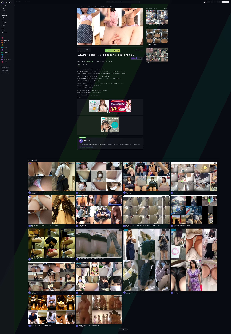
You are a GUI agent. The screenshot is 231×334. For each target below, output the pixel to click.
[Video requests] (212, 2)
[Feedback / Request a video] (215, 2)
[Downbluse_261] (99, 278)
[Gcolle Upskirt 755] (99, 211)
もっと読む (123, 329)
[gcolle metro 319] (146, 178)
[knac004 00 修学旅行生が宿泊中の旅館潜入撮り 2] (99, 311)
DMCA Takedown (5, 70)
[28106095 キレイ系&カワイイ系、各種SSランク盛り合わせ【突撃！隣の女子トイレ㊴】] (146, 211)
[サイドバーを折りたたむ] (14, 5)
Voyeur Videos (83, 6)
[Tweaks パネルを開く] (220, 2)
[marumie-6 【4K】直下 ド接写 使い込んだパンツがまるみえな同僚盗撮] (51, 211)
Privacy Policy (5, 69)
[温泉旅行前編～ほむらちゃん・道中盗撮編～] (194, 211)
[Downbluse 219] (99, 178)
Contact (8, 66)
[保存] (142, 50)
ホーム (78, 6)
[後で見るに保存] (73, 163)
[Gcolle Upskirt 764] (194, 261)
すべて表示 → (166, 8)
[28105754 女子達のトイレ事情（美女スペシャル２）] (51, 311)
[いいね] (139, 50)
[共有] (135, 50)
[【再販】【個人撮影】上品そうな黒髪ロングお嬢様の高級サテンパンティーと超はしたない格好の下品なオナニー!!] (51, 278)
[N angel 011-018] (194, 178)
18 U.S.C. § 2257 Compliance (7, 72)
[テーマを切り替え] (218, 2)
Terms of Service (5, 67)
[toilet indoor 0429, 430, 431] (51, 245)
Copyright (4, 66)
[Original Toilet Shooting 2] (146, 261)
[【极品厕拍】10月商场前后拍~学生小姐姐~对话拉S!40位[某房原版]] (99, 245)
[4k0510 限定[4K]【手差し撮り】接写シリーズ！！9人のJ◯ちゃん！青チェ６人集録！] (51, 178)
